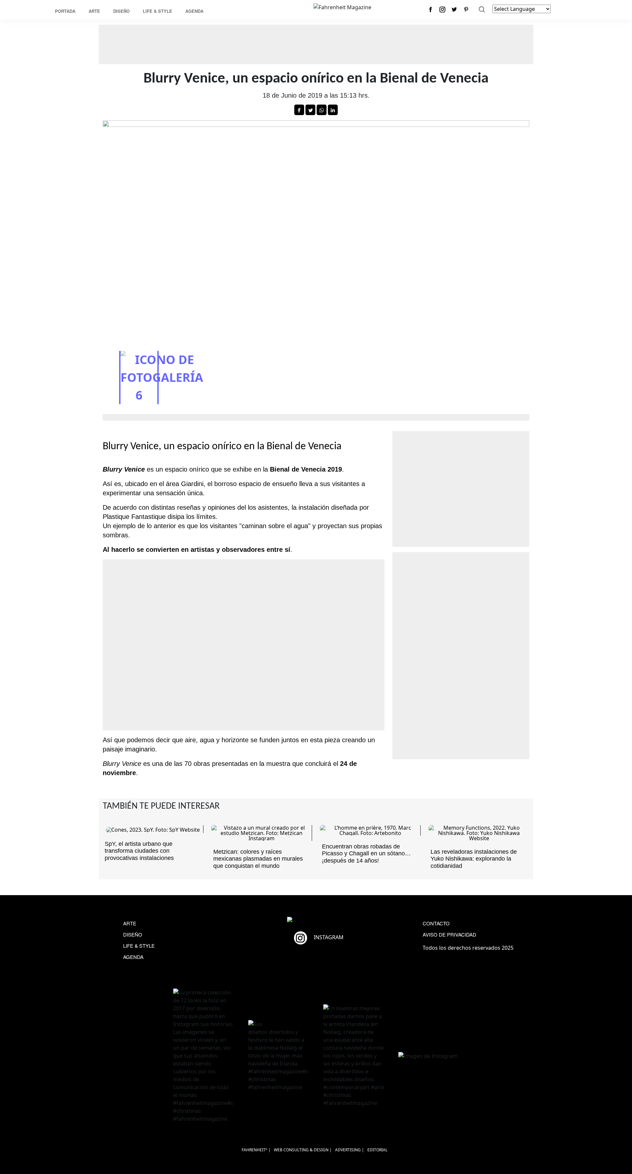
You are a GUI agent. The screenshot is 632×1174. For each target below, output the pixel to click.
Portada (65, 11)
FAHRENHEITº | (256, 1150)
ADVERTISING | (349, 1150)
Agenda (194, 11)
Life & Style (157, 11)
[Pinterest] (466, 9)
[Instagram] (442, 9)
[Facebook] (431, 9)
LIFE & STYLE (139, 945)
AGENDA (133, 956)
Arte (94, 11)
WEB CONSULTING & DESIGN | (303, 1150)
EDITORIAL (377, 1150)
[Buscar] (482, 9)
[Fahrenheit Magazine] (316, 920)
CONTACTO (436, 923)
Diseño (121, 11)
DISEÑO (132, 934)
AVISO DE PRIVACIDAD (449, 934)
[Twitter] (454, 9)
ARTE (129, 923)
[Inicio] (342, 6)
